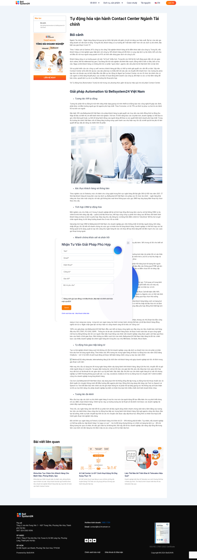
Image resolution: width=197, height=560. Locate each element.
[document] (98, 280)
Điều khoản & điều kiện (82, 313)
